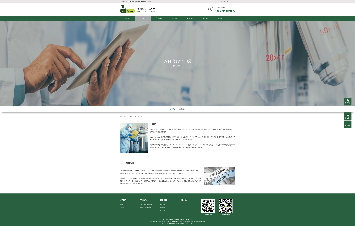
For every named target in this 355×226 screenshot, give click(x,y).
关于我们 (143, 18)
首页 (129, 116)
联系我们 (221, 18)
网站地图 (182, 223)
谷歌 (190, 223)
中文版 (223, 1)
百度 (187, 223)
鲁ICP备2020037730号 (173, 223)
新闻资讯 (174, 18)
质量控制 (190, 18)
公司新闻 (162, 204)
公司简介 (173, 109)
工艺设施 (182, 109)
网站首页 (127, 18)
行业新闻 (162, 207)
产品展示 (159, 18)
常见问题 (162, 210)
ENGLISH (230, 1)
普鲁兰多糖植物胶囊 (145, 207)
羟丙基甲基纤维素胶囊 (146, 204)
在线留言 (205, 18)
